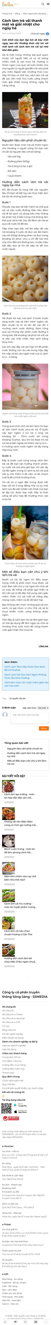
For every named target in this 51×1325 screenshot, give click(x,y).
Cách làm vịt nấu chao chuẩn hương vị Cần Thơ (18, 933)
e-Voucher (7, 1146)
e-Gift (5, 1274)
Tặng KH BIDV (29, 1170)
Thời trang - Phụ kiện (22, 1207)
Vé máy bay (42, 1263)
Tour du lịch (8, 1254)
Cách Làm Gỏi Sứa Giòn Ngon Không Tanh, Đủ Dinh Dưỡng (25, 676)
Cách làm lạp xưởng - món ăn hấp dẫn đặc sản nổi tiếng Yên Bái (19, 796)
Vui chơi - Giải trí (10, 1151)
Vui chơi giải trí (9, 1229)
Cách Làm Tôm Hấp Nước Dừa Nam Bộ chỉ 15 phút (24, 668)
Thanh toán (8, 1072)
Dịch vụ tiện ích (10, 1204)
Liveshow (7, 1245)
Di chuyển (7, 1260)
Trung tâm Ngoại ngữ (34, 1216)
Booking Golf (9, 1188)
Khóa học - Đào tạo (12, 1213)
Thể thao (17, 1245)
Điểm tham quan (39, 1233)
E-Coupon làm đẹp (32, 1195)
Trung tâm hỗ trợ (11, 1057)
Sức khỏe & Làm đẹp (12, 1175)
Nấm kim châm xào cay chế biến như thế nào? (20, 878)
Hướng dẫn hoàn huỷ (13, 1068)
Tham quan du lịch (11, 1250)
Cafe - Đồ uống (9, 1286)
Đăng (44, 728)
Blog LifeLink (9, 1030)
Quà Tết (6, 1207)
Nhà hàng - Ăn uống (12, 1279)
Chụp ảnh (33, 1155)
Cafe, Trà (27, 1167)
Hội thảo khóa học (33, 1245)
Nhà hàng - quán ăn (12, 1167)
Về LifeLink (8, 1010)
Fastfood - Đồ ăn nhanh (14, 1282)
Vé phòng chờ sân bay (14, 1266)
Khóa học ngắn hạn (12, 1216)
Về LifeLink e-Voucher (13, 1018)
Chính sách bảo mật (12, 1080)
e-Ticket (6, 1224)
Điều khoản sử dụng (13, 1037)
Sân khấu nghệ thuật (14, 1236)
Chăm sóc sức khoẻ (12, 1293)
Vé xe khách (16, 1263)
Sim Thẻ (34, 1254)
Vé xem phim (9, 1233)
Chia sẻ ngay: (38, 33)
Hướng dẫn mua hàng (14, 1065)
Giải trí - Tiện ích (10, 1304)
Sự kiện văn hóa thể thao (15, 1241)
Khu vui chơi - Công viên (14, 1155)
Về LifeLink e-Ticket (12, 1014)
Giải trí (43, 1155)
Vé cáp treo (29, 1263)
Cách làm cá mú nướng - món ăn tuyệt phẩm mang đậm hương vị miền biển (19, 905)
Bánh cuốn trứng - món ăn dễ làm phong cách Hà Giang (19, 851)
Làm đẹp (6, 1179)
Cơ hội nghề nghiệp (12, 1034)
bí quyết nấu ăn (18, 698)
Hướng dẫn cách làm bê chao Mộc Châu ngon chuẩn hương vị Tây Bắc (20, 960)
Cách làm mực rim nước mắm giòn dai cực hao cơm (26, 684)
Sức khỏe (17, 1179)
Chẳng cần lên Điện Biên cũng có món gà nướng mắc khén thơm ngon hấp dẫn (20, 823)
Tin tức (5, 1026)
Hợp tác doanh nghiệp (14, 1045)
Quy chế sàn (8, 1084)
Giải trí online (9, 1157)
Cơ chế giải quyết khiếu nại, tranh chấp (22, 1088)
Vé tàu (5, 1263)
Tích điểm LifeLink (12, 1061)
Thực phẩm (15, 1170)
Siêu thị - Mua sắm (11, 1300)
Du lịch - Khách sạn (12, 1184)
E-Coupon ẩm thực (11, 1195)
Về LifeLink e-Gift (11, 1022)
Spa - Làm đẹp (9, 1289)
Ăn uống (6, 1163)
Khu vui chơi (23, 1233)
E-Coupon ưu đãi (10, 1191)
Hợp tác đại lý (9, 1049)
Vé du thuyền (22, 1254)
